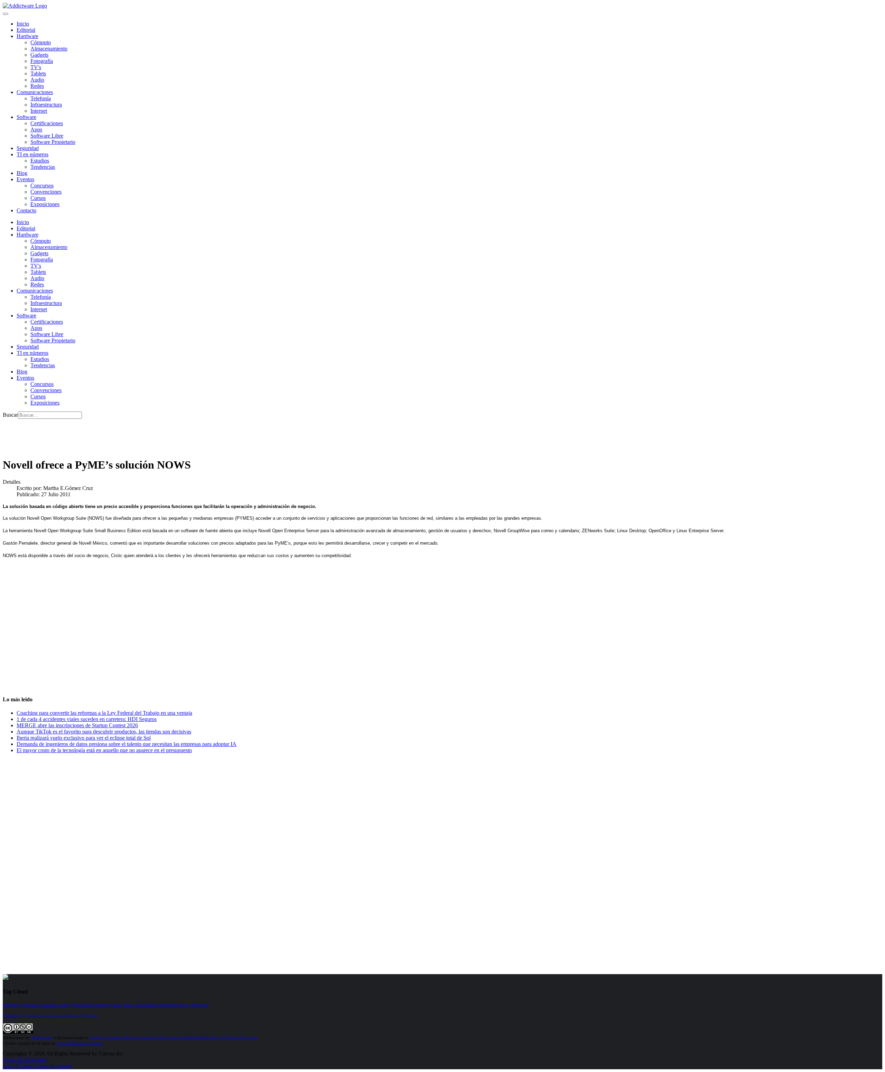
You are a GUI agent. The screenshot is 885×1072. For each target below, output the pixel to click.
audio (65, 1005)
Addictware (41, 1037)
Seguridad (28, 148)
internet (103, 1005)
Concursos (42, 185)
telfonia (11, 1005)
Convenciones (46, 192)
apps (117, 1005)
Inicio (9, 1066)
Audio (37, 80)
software (199, 1005)
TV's (35, 67)
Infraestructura (46, 105)
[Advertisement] (128, 434)
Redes (37, 86)
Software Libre (46, 136)
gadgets (49, 1005)
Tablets (38, 73)
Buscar (10, 415)
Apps (36, 129)
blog (128, 1005)
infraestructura (172, 1005)
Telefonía (40, 98)
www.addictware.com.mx (79, 1043)
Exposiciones (44, 204)
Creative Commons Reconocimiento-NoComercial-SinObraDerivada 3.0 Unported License (173, 1037)
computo (29, 1005)
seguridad (145, 1005)
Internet (38, 111)
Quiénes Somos (34, 1066)
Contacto (26, 210)
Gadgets (39, 55)
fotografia (82, 1005)
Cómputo (40, 42)
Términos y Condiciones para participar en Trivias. (50, 1015)
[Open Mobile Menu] (5, 14)
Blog (22, 173)
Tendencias (42, 167)
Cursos (38, 198)
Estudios (39, 161)
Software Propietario (52, 142)
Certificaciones (46, 123)
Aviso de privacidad (24, 1060)
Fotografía (41, 61)
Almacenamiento (48, 49)
